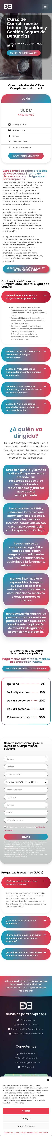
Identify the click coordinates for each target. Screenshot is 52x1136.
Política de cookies (11, 1132)
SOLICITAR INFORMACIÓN (26, 155)
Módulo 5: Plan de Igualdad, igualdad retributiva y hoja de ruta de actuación (22, 407)
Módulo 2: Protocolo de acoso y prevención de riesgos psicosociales (23, 354)
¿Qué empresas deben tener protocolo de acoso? (22, 883)
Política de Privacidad (29, 1132)
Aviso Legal (43, 1132)
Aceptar (26, 1110)
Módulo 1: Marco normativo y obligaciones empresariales (21, 297)
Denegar (26, 1118)
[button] (47, 1080)
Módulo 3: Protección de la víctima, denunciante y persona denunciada (23, 372)
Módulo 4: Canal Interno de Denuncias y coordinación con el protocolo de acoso (24, 389)
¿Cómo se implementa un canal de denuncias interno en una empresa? (23, 938)
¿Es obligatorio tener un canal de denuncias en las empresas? (24, 954)
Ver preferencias (26, 1126)
